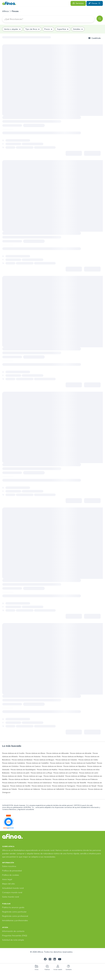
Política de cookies (10, 875)
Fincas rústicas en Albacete (57, 753)
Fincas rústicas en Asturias (30, 756)
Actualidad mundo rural (13, 888)
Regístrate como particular (14, 912)
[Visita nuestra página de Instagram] (50, 959)
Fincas (94, 3)
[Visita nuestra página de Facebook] (45, 959)
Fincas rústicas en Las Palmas (65, 773)
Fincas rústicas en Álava (36, 753)
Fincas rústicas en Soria (41, 786)
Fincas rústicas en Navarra (41, 779)
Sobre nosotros (9, 866)
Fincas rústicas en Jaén (20, 773)
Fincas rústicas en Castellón (37, 763)
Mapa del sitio (8, 883)
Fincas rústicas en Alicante (81, 753)
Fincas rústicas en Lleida (12, 776)
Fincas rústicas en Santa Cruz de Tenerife (70, 783)
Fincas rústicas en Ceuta (60, 763)
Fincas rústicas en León (88, 773)
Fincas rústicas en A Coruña (13, 753)
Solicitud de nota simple (13, 940)
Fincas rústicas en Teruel (87, 786)
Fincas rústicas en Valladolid (53, 789)
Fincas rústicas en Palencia (87, 779)
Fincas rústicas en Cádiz (88, 760)
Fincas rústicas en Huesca (69, 769)
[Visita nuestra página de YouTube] (59, 959)
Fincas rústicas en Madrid (54, 776)
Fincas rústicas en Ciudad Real (83, 763)
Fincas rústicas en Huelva (47, 769)
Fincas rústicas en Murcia (19, 779)
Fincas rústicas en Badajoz (73, 756)
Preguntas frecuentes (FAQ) (14, 935)
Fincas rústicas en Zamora (76, 789)
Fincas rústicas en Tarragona (64, 786)
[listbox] (52, 29)
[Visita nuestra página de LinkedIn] (54, 959)
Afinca (5, 11)
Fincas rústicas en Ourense (64, 779)
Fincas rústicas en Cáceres (67, 760)
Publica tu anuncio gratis (13, 907)
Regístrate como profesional (15, 916)
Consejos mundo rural (12, 892)
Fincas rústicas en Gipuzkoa (74, 766)
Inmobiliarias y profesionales (15, 920)
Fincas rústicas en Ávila (51, 756)
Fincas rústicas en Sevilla (20, 786)
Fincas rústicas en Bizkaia (22, 760)
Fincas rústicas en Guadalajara (23, 769)
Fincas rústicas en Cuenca (30, 766)
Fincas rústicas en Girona (52, 766)
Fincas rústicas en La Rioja (41, 773)
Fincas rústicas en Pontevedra (14, 783)
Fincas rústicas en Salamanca (40, 783)
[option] (12, 29)
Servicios (80, 3)
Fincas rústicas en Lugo (33, 776)
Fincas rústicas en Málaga (76, 776)
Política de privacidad (12, 870)
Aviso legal (7, 879)
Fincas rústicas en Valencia (29, 789)
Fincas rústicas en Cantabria (13, 763)
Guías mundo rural (10, 897)
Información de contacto (13, 931)
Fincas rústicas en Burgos (44, 760)
